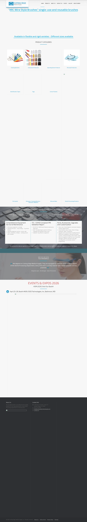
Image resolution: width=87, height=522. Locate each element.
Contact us (36, 494)
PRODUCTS (47, 3)
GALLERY (70, 3)
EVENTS (65, 3)
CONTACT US (59, 3)
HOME (42, 3)
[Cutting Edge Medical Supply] (17, 3)
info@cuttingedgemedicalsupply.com (42, 493)
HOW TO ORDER (77, 3)
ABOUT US (53, 3)
